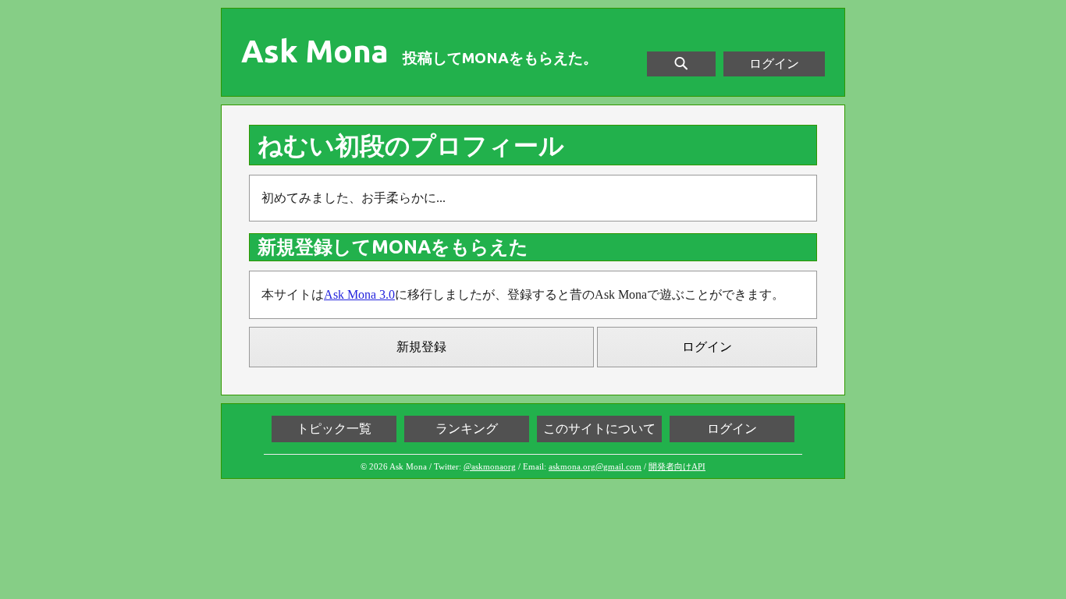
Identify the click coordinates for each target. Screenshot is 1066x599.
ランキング (466, 428)
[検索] (681, 63)
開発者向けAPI (676, 466)
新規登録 (421, 346)
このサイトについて (599, 428)
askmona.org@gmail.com (595, 466)
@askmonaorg (490, 466)
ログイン (774, 63)
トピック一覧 (334, 428)
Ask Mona (315, 51)
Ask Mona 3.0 (359, 294)
